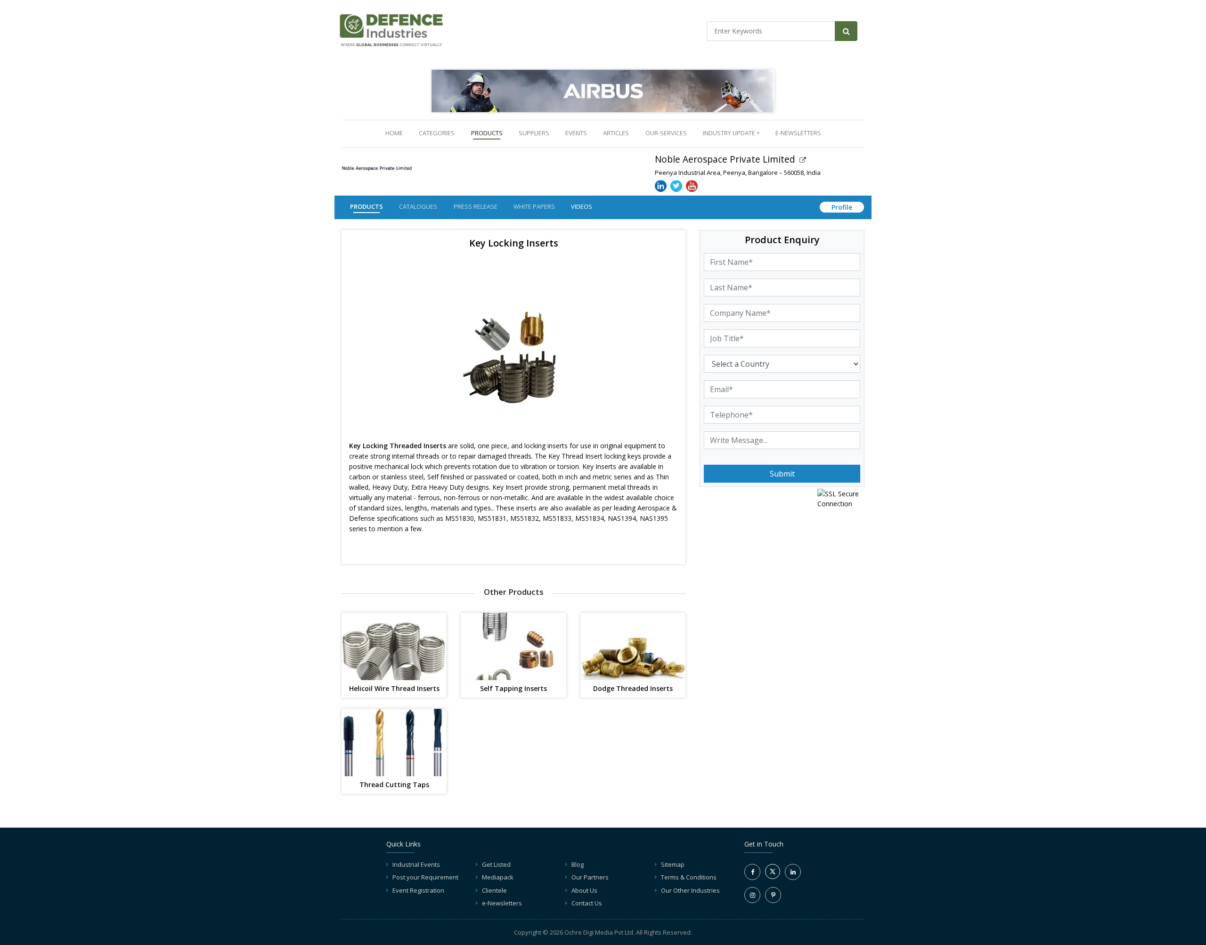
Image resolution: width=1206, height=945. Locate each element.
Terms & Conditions (689, 877)
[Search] (846, 31)
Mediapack (497, 877)
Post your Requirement (425, 877)
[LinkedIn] (793, 872)
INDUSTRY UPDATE (729, 133)
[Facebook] (752, 872)
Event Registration (418, 890)
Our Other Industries (690, 890)
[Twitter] (772, 876)
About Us (584, 890)
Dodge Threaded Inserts (633, 689)
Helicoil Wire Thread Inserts (394, 689)
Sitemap (672, 864)
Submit (782, 473)
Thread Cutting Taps (394, 785)
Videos (581, 206)
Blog (577, 864)
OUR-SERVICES (666, 133)
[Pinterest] (773, 895)
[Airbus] (603, 91)
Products (366, 206)
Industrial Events (416, 864)
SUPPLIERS (534, 133)
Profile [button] (841, 207)
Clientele (494, 890)
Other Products (514, 591)
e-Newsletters (798, 133)
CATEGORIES (437, 133)
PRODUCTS (487, 133)
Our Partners (590, 877)
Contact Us (586, 903)
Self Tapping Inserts (513, 689)
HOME (396, 132)
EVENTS (576, 133)
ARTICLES (616, 133)
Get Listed (496, 864)
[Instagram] (752, 895)
